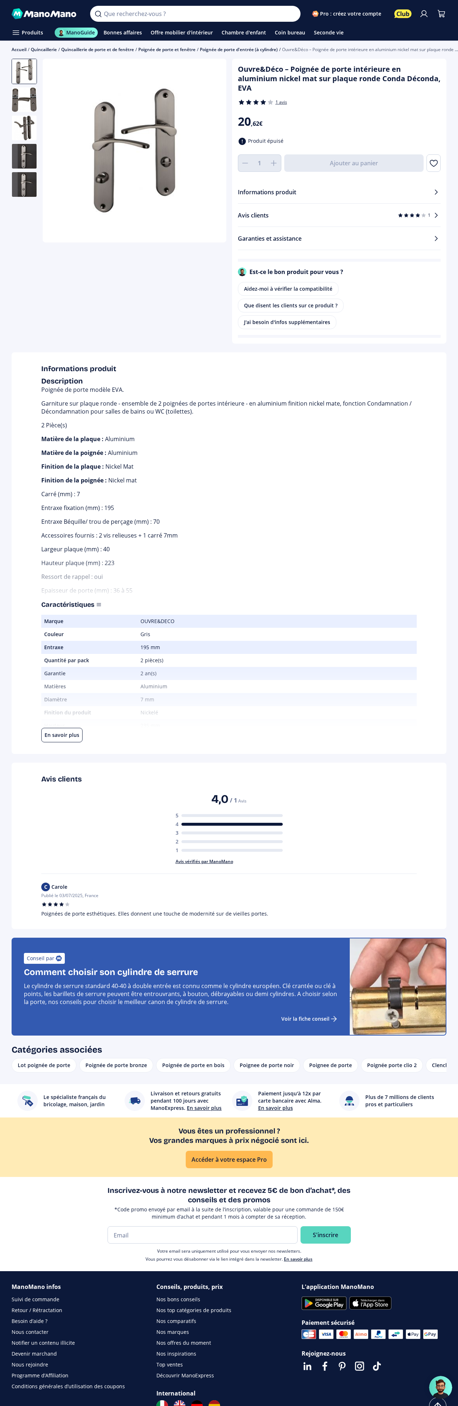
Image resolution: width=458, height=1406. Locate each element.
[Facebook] (325, 1366)
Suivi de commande (35, 1299)
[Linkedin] (307, 1366)
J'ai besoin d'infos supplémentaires (287, 322)
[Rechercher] (98, 14)
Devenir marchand (34, 1353)
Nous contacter (30, 1331)
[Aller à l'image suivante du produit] (211, 151)
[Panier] (441, 14)
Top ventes (169, 1364)
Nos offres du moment (183, 1342)
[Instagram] (359, 1366)
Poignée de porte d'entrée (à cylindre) (239, 49)
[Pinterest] (342, 1366)
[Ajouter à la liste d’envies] (434, 163)
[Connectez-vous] (424, 14)
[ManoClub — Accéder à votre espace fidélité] (403, 14)
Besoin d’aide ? (29, 1321)
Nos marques (172, 1331)
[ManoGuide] (440, 1387)
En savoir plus (298, 1259)
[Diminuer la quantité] (245, 163)
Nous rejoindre (30, 1364)
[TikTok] (377, 1366)
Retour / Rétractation (37, 1310)
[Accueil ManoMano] (45, 14)
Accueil (19, 49)
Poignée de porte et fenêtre (167, 49)
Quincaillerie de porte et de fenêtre (97, 49)
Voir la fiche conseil (305, 1018)
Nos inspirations (176, 1353)
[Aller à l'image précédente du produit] (57, 151)
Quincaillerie (44, 49)
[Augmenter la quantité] (274, 163)
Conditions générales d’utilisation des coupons (68, 1386)
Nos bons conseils (178, 1299)
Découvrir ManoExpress (185, 1375)
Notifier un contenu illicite (43, 1342)
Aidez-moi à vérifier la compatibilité (288, 288)
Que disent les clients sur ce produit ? (290, 305)
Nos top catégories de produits (193, 1310)
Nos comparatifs (176, 1321)
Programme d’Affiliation (40, 1375)
